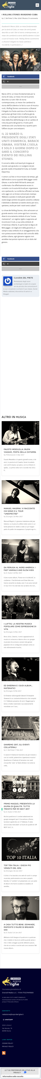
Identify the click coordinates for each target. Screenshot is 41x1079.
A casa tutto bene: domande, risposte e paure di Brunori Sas (19, 927)
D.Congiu (9, 516)
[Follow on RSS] (3, 1053)
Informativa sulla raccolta (13, 1076)
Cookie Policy (7, 1043)
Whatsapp (9, 1020)
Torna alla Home (12, 962)
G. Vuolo (9, 573)
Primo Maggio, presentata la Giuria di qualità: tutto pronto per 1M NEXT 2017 (19, 806)
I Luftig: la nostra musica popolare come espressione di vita (20, 626)
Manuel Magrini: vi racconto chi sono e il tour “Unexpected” (19, 511)
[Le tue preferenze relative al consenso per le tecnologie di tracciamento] (2, 809)
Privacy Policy (8, 1046)
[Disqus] (20, 326)
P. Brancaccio (10, 455)
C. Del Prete (8, 18)
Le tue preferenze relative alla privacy (20, 1071)
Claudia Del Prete (23, 278)
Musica (25, 18)
